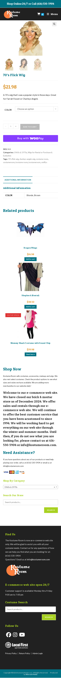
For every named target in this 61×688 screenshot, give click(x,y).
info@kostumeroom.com (38, 559)
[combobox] (30, 487)
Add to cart (30, 127)
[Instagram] (15, 634)
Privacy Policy (11, 653)
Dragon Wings (30, 248)
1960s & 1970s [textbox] (29, 487)
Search (51, 510)
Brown (37, 195)
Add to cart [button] (30, 259)
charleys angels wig (27, 159)
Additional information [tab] (18, 180)
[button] (54, 24)
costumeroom (9, 162)
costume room (42, 159)
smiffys (44, 162)
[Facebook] (8, 634)
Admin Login (37, 653)
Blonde (30, 195)
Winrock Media (31, 674)
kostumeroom (34, 162)
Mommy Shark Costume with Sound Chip (31, 343)
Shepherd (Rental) (30, 295)
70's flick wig (13, 159)
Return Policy (24, 653)
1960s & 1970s (20, 152)
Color (8, 109)
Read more (30, 354)
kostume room (22, 162)
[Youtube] (22, 634)
